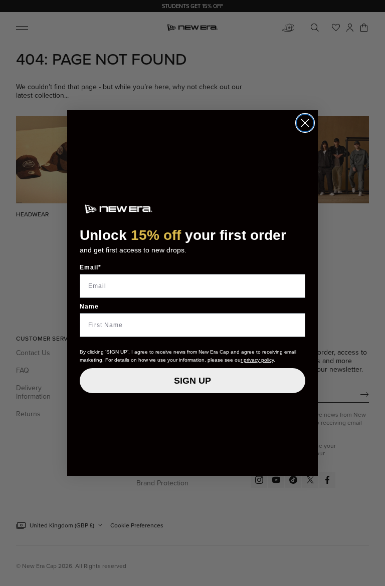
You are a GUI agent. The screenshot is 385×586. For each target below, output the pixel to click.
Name (89, 306)
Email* (90, 267)
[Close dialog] (305, 123)
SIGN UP (192, 381)
